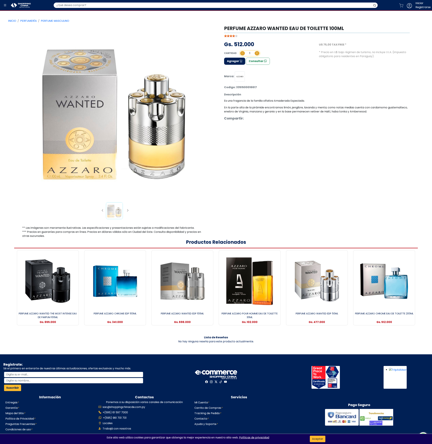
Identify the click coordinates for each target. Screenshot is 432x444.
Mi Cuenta (201, 402)
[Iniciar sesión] (410, 5)
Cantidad (230, 53)
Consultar (256, 61)
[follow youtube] (225, 381)
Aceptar (317, 439)
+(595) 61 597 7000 (115, 412)
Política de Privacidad (19, 419)
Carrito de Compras (207, 408)
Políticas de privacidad (254, 437)
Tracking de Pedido (207, 413)
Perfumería (28, 21)
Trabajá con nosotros (117, 429)
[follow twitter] (216, 381)
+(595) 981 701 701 (115, 418)
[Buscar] (375, 5)
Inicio (12, 21)
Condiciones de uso (18, 429)
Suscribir (12, 388)
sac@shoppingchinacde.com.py (124, 407)
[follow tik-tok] (220, 381)
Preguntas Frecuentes (20, 424)
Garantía (11, 408)
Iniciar (419, 3)
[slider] (231, 36)
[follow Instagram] (211, 381)
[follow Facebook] (206, 381)
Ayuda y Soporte (205, 424)
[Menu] (5, 5)
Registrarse (423, 7)
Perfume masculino (55, 21)
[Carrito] (402, 5)
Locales (108, 423)
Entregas (11, 402)
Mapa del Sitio (14, 413)
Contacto (200, 419)
